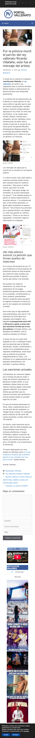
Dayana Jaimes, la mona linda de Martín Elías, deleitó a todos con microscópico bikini (17, 480)
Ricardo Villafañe (23, 474)
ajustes (26, 731)
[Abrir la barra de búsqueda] (32, 23)
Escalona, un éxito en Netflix (17, 486)
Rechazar (15, 734)
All (12, 572)
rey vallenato (11, 474)
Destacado (10, 471)
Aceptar (6, 734)
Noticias (18, 471)
